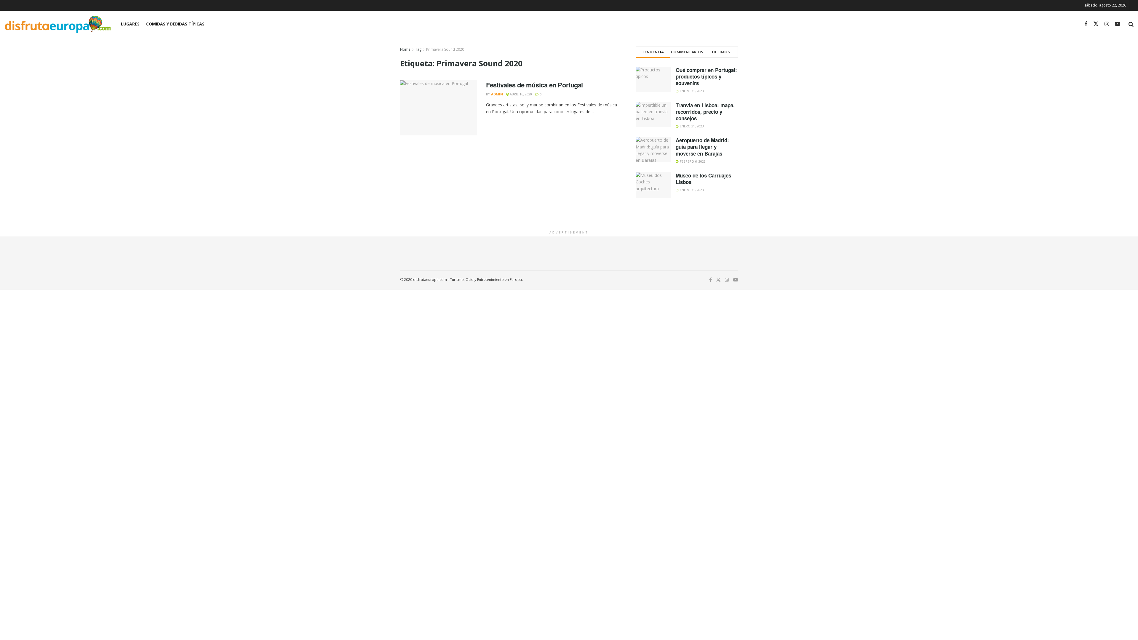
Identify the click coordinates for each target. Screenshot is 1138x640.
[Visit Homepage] (57, 24)
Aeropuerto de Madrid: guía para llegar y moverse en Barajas (702, 147)
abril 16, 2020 (520, 94)
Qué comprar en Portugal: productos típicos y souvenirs (706, 76)
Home (405, 49)
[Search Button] (1131, 24)
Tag (418, 49)
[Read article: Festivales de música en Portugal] (438, 107)
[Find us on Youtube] (1117, 24)
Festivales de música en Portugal (534, 84)
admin (497, 94)
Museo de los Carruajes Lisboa (703, 178)
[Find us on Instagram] (1107, 24)
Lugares (130, 24)
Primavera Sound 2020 (445, 49)
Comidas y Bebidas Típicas (175, 24)
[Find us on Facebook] (1085, 24)
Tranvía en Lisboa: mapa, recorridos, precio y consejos (705, 112)
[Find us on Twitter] (1096, 24)
